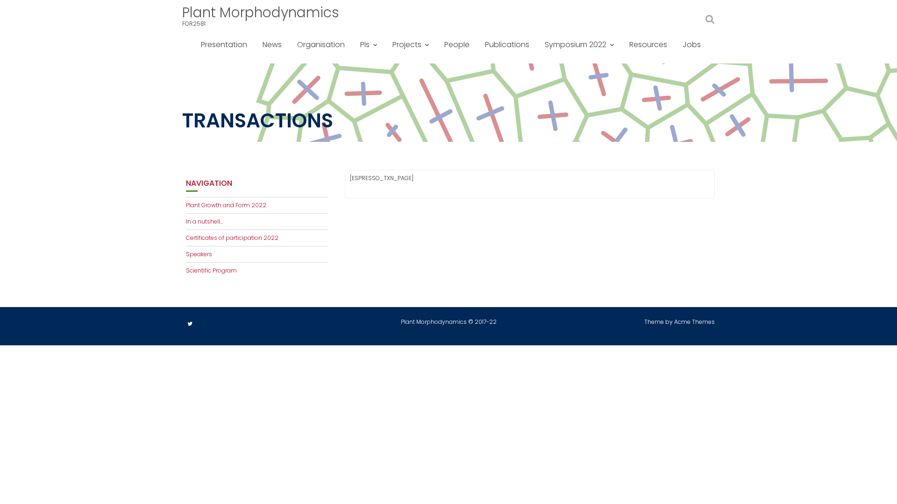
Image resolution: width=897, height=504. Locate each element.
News (272, 44)
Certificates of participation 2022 (232, 238)
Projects (406, 44)
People (457, 44)
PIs (365, 44)
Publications (507, 44)
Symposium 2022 (575, 44)
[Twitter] (189, 323)
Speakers (199, 254)
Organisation (321, 44)
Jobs (692, 44)
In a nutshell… (204, 221)
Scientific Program (211, 270)
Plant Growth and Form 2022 (226, 205)
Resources (648, 44)
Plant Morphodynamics (260, 12)
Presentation (224, 44)
